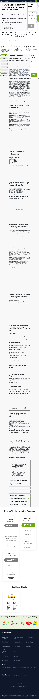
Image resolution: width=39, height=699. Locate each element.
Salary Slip (13, 675)
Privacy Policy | (22, 691)
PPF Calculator (32, 669)
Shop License (16, 657)
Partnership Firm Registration (18, 641)
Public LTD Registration (17, 646)
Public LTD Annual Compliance (30, 643)
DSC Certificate (16, 652)
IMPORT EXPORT (26, 1)
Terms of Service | (13, 691)
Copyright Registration (5, 641)
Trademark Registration (5, 637)
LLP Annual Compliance (29, 638)
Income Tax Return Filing (5, 655)
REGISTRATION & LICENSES (15, 1)
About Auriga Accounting (31, 1)
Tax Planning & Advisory (5, 660)
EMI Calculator (5, 669)
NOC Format (24, 675)
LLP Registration (16, 638)
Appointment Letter (18, 675)
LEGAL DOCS (23, 1)
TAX (19, 0)
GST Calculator (27, 669)
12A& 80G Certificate (17, 660)
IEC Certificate (16, 656)
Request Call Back (31, 26)
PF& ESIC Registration (5, 652)
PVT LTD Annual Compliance (30, 637)
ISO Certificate (16, 651)
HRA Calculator (14, 667)
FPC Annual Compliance (29, 642)
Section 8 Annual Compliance (30, 641)
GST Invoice (9, 675)
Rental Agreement (4, 675)
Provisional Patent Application (6, 646)
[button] (4, 650)
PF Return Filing (4, 657)
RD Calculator (8, 667)
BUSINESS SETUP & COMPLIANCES (7, 1)
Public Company (16, 71)
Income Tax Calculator (16, 669)
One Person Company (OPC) (25, 68)
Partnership (23, 70)
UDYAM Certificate (16, 655)
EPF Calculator (22, 669)
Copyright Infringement (5, 642)
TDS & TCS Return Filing (5, 656)
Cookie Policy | (18, 691)
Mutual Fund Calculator (33, 667)
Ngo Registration (16, 643)
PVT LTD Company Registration (18, 637)
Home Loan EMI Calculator (25, 667)
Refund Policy (26, 691)
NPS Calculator (19, 667)
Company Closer (28, 646)
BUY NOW (11, 546)
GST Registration (4, 651)
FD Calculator (4, 667)
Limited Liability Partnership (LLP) (23, 69)
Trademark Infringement (5, 638)
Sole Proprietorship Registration (18, 642)
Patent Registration (4, 643)
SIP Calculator (10, 669)
